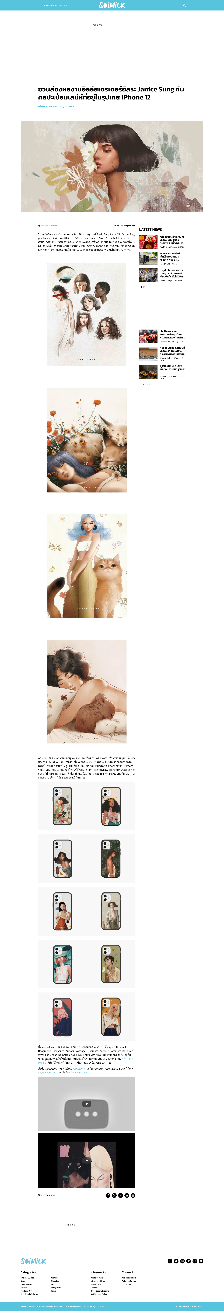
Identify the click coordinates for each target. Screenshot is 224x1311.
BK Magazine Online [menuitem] (99, 1294)
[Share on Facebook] (108, 1195)
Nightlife (54, 1278)
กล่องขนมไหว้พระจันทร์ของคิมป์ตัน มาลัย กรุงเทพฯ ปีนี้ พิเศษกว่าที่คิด (172, 241)
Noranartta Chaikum (49, 226)
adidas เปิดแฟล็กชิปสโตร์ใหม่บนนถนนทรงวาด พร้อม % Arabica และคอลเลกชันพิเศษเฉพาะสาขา (172, 260)
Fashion (24, 1288)
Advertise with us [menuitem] (98, 1281)
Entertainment (27, 1284)
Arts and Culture (27, 1278)
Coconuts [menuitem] (94, 1288)
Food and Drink (27, 1291)
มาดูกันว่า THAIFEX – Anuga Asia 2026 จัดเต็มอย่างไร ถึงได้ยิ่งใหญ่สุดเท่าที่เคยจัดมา (172, 275)
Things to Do (56, 1288)
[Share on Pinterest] (120, 1195)
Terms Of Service (182, 1306)
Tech (53, 1284)
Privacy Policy (197, 1306)
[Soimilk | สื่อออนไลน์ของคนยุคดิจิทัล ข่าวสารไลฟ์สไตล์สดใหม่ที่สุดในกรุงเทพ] (112, 5)
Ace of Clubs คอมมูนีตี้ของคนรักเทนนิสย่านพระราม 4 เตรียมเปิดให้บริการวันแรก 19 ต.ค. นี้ (172, 352)
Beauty (23, 1281)
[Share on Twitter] (114, 1195)
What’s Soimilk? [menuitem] (97, 1278)
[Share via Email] (133, 1195)
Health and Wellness (29, 1294)
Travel (53, 1291)
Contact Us (126, 1284)
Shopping (55, 1281)
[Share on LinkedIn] (126, 1195)
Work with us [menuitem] (96, 1284)
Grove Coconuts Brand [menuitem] (100, 1291)
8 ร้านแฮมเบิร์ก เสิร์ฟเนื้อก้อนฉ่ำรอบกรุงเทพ (172, 367)
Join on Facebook (129, 1278)
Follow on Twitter (129, 1281)
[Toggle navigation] (39, 5)
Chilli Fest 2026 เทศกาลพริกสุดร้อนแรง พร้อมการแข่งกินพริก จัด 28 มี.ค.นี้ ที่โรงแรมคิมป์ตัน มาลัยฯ (172, 337)
